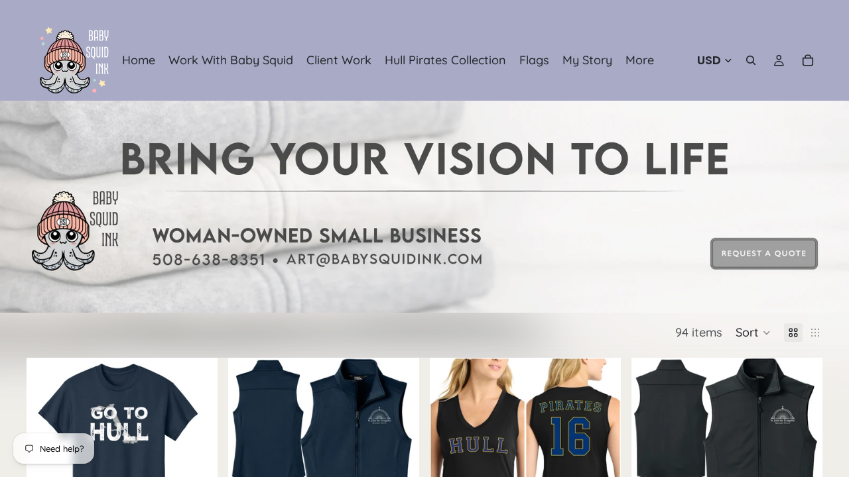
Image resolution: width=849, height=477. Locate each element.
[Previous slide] (248, 453)
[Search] (750, 60)
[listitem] (640, 60)
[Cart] (807, 60)
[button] (753, 332)
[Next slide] (399, 453)
